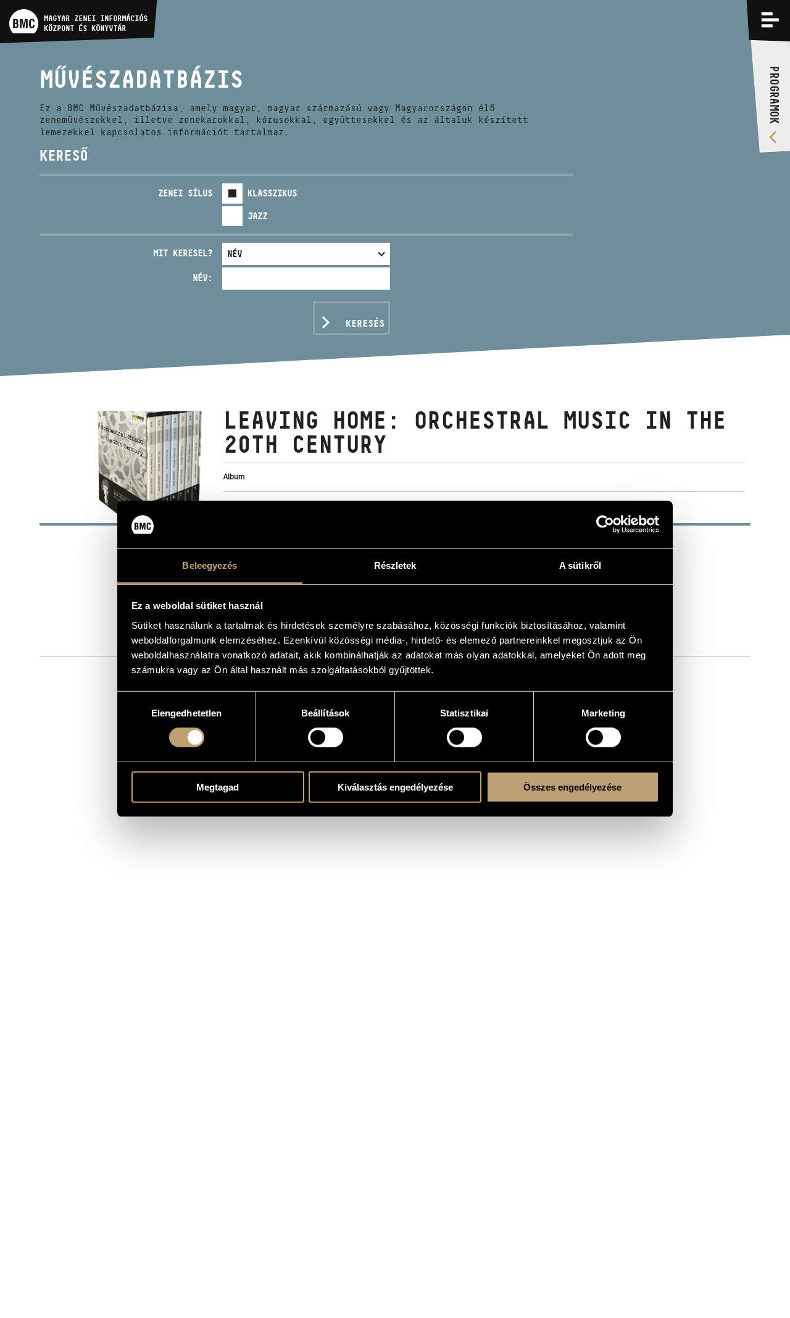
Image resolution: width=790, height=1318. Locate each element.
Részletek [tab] (395, 565)
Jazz (257, 216)
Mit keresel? (182, 253)
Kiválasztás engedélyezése (395, 786)
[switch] (325, 737)
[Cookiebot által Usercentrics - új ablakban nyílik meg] (605, 524)
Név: (202, 277)
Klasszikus (272, 193)
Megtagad (217, 786)
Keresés (365, 323)
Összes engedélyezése (572, 786)
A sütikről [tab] (580, 565)
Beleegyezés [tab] (209, 565)
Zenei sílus (185, 193)
